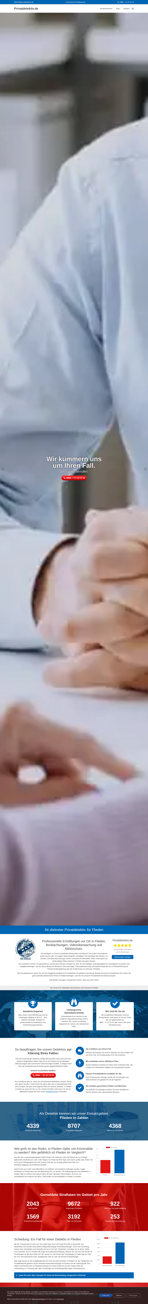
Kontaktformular (52, 1092)
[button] (74, 506)
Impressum (60, 1299)
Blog (118, 9)
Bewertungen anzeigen (122, 957)
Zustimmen (105, 1295)
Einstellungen (133, 1295)
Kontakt (126, 9)
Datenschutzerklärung (39, 1299)
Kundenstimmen (106, 9)
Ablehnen (119, 1295)
